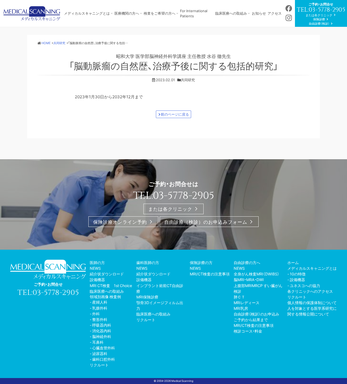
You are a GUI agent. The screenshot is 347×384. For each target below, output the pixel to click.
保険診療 (319, 19)
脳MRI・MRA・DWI (249, 279)
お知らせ (259, 13)
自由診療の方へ (247, 262)
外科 (96, 313)
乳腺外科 (99, 308)
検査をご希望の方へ (159, 13)
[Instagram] (288, 18)
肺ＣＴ (239, 297)
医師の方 (97, 262)
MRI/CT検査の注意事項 (210, 273)
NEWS (95, 268)
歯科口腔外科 (103, 359)
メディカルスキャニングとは (87, 13)
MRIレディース (246, 302)
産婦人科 (99, 302)
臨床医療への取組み (231, 13)
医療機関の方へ (126, 13)
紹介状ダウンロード (107, 273)
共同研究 (188, 79)
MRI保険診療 (147, 297)
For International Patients (193, 13)
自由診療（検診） (319, 23)
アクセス (275, 13)
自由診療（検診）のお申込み (256, 314)
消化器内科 (101, 330)
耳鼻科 (98, 342)
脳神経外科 (101, 336)
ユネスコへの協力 (305, 285)
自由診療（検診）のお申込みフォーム (205, 222)
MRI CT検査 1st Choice (111, 285)
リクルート (99, 364)
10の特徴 (298, 273)
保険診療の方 (201, 262)
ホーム (293, 262)
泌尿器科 (99, 353)
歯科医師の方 (147, 262)
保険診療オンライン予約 (120, 222)
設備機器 (97, 279)
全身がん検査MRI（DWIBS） (256, 273)
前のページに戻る (175, 114)
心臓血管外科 (103, 347)
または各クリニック (319, 15)
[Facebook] (288, 9)
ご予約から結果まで (251, 319)
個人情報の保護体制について (312, 302)
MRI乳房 (241, 308)
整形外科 (99, 319)
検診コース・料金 (248, 331)
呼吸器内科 (101, 325)
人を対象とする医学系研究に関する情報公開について (312, 311)
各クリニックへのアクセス (310, 291)
